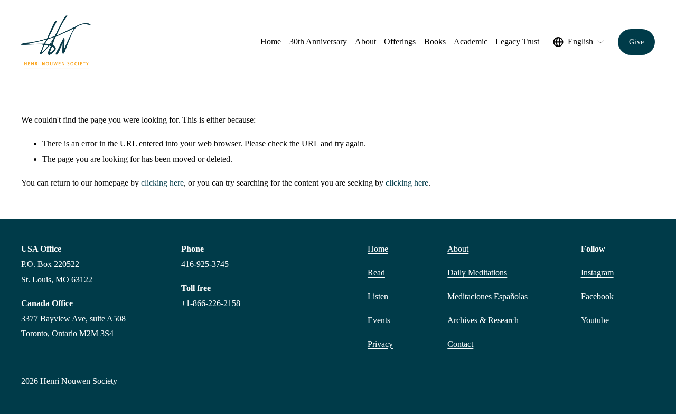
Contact (460, 343)
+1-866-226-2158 (210, 303)
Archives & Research (483, 320)
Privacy (380, 343)
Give (636, 42)
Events (379, 320)
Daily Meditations (477, 272)
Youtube (595, 320)
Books (435, 41)
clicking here (162, 182)
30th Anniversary (318, 41)
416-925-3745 (205, 264)
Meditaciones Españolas (487, 296)
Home (270, 41)
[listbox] (579, 41)
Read (376, 272)
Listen (378, 296)
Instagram (597, 272)
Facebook (597, 296)
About (457, 248)
